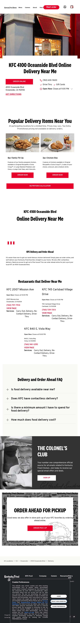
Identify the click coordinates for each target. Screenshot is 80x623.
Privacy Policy (8, 615)
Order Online (19, 81)
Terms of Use (29, 612)
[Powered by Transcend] (15, 620)
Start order (51, 7)
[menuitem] (20, 7)
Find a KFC (71, 581)
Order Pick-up (40, 528)
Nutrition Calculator (40, 186)
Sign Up (46, 478)
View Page (11, 308)
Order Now (22, 175)
